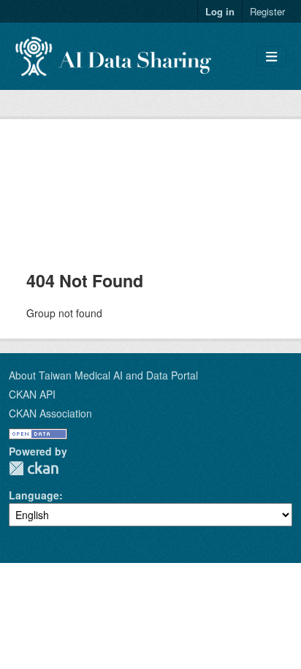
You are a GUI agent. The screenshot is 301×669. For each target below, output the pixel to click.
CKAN (33, 468)
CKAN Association (50, 413)
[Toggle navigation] (271, 56)
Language (34, 495)
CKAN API (32, 394)
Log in (220, 11)
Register (267, 11)
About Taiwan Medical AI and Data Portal (103, 375)
